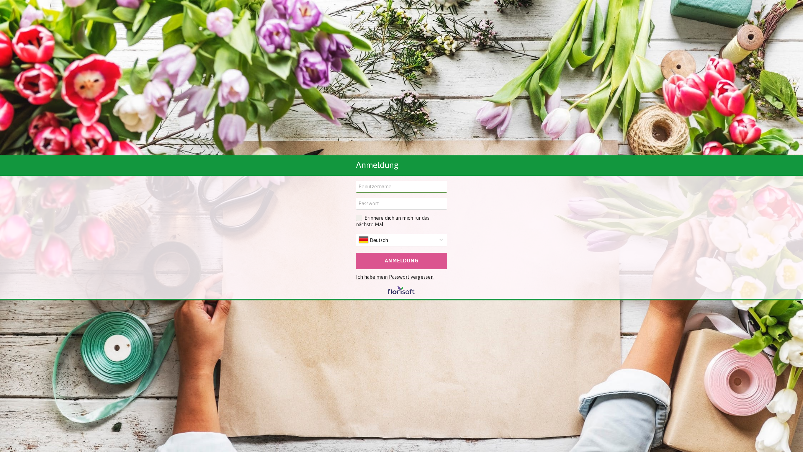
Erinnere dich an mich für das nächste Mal (392, 221)
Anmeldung (401, 260)
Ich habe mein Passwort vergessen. (395, 277)
